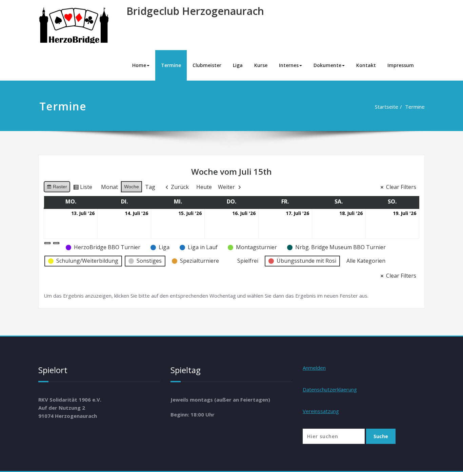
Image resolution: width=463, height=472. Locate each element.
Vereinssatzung (321, 411)
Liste (82, 188)
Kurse (260, 65)
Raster (56, 188)
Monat (109, 187)
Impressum (400, 65)
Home (139, 65)
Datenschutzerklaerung (330, 389)
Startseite (386, 106)
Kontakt (366, 65)
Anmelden (314, 367)
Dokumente (327, 65)
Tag (150, 187)
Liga (238, 65)
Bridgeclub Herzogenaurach (195, 11)
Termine (171, 65)
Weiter (226, 187)
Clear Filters (401, 187)
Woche (131, 186)
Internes (289, 65)
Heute (204, 187)
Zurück (180, 187)
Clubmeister (207, 65)
